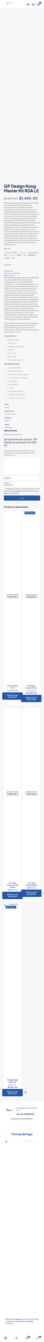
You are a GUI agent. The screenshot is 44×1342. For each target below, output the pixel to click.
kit (24, 255)
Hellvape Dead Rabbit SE (12, 1081)
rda (13, 258)
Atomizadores (33, 253)
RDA (5, 255)
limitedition (32, 255)
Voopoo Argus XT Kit (12, 687)
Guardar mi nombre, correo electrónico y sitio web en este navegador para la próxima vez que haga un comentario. (22, 491)
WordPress (9, 1323)
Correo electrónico (9, 484)
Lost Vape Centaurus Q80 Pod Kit (13, 885)
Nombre (7, 478)
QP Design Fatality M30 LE (31, 687)
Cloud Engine (28, 1319)
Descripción (8, 271)
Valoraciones (9, 275)
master (7, 258)
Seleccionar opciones (12, 696)
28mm (19, 255)
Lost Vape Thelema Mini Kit (31, 884)
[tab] (22, 271)
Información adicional (12, 273)
